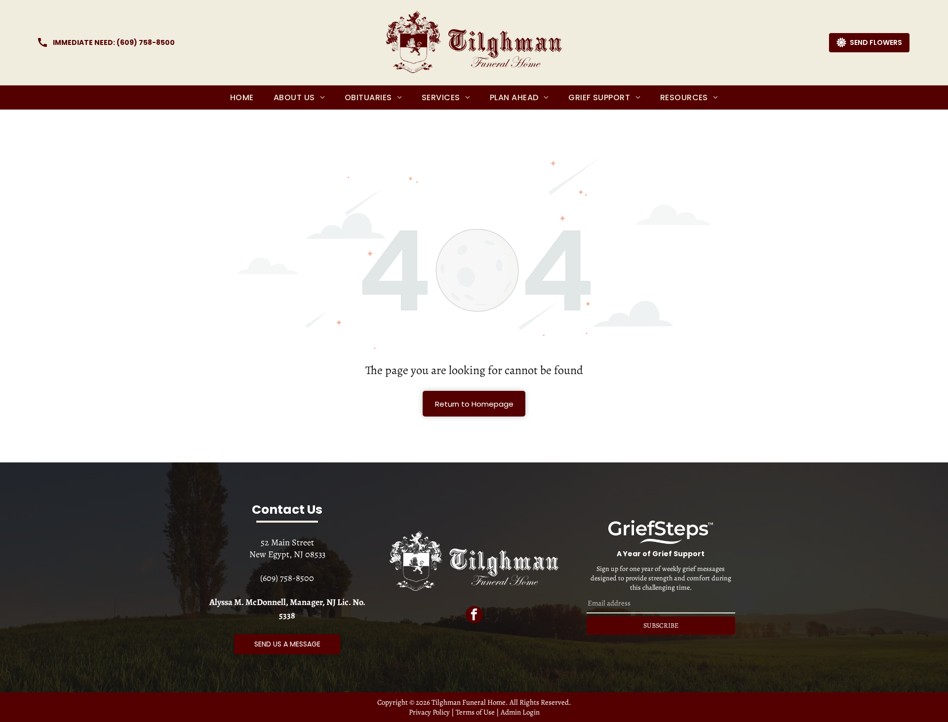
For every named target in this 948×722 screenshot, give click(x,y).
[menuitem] (242, 97)
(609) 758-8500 (146, 42)
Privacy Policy (429, 712)
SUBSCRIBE (660, 625)
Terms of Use (475, 712)
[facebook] (474, 616)
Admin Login (520, 712)
